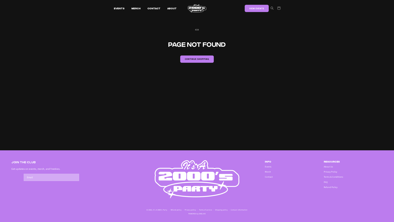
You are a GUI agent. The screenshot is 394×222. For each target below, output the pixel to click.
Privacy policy (190, 210)
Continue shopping (197, 59)
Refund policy (176, 210)
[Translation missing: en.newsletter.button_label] (75, 177)
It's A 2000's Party (160, 210)
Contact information (239, 210)
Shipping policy (221, 210)
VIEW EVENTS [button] (256, 8)
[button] (272, 8)
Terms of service (205, 210)
